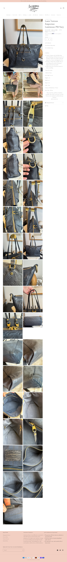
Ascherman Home (32, 559)
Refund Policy (5, 540)
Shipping (46, 31)
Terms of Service (6, 538)
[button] (4, 8)
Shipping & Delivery (6, 535)
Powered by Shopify (37, 559)
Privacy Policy (5, 537)
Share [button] (47, 105)
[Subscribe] (22, 550)
